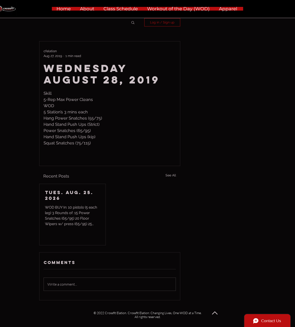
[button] (133, 22)
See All (170, 175)
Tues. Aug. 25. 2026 (69, 195)
